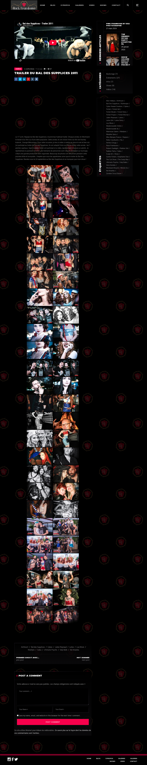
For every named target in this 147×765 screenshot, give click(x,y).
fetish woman (123, 115)
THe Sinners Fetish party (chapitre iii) (126, 39)
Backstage (110, 74)
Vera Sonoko (110, 165)
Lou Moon (80, 647)
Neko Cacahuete (112, 140)
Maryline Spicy (111, 134)
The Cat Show (111, 159)
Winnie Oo (124, 168)
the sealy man (123, 159)
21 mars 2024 (111, 28)
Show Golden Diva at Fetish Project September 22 (127, 63)
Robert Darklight (112, 148)
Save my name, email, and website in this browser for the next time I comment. (49, 715)
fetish (108, 109)
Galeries (121, 758)
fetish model (111, 112)
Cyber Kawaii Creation (114, 106)
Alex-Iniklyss (110, 101)
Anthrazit (24, 647)
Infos (108, 82)
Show (117, 154)
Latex (71, 647)
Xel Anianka (74, 650)
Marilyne (31, 650)
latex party (119, 120)
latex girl (109, 120)
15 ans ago (39, 69)
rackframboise (30, 69)
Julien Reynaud (61, 647)
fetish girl (116, 109)
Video (122, 761)
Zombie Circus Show (113, 173)
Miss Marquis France (113, 137)
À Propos (109, 758)
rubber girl (124, 148)
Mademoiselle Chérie (114, 126)
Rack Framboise (112, 145)
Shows (108, 85)
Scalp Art (109, 154)
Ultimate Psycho (50, 650)
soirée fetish (111, 157)
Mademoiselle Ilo (112, 129)
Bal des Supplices (38, 647)
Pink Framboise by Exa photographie (118, 25)
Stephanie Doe (123, 157)
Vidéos (18, 69)
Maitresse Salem (112, 131)
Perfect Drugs (111, 143)
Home (89, 758)
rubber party (111, 151)
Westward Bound (112, 168)
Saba (39, 650)
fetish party (122, 112)
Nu (121, 140)
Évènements (111, 78)
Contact (133, 761)
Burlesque (124, 103)
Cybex (50, 647)
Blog (98, 758)
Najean (125, 137)
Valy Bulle (63, 650)
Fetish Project (111, 115)
